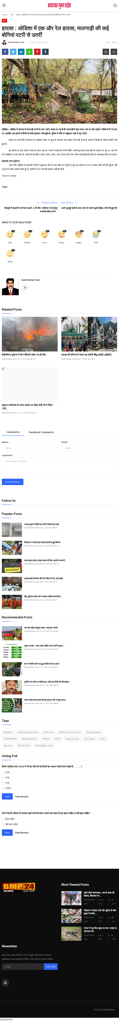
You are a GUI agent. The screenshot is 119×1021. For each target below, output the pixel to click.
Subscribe (51, 966)
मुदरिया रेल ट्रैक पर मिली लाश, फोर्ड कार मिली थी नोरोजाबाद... (47, 682)
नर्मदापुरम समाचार (10, 738)
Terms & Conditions (104, 1009)
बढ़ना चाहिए (9, 818)
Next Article (67, 202)
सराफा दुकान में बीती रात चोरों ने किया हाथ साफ (41, 524)
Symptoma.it (6, 1019)
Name (5, 442)
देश (12, 14)
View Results (22, 796)
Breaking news (93, 732)
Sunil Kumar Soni (30, 279)
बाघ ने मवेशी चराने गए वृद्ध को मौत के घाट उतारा (41, 664)
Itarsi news (89, 738)
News (102, 738)
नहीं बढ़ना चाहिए (11, 824)
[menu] (4, 5)
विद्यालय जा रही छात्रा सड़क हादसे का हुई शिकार (42, 542)
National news (72, 738)
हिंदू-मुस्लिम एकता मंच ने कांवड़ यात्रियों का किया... (43, 596)
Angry (78, 242)
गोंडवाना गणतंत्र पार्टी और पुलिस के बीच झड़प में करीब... (100, 912)
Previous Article (49, 202)
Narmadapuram (29, 738)
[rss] (5, 982)
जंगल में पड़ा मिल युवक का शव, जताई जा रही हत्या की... (100, 930)
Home (4, 14)
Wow (10, 261)
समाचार (57, 738)
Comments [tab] (13, 432)
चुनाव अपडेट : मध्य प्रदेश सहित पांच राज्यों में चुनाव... (44, 645)
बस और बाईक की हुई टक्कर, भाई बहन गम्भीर (41, 627)
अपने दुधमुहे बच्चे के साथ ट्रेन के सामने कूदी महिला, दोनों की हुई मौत (89, 208)
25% (7, 772)
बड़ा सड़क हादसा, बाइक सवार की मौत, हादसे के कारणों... (45, 560)
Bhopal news (24, 745)
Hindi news (48, 732)
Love (44, 242)
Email (64, 442)
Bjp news (8, 745)
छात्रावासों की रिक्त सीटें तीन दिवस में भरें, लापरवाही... (44, 578)
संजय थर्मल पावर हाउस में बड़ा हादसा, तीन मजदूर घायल (44, 700)
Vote (7, 796)
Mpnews (8, 732)
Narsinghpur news (44, 745)
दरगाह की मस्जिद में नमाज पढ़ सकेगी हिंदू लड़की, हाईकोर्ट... (87, 354)
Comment (7, 455)
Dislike (27, 242)
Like (10, 242)
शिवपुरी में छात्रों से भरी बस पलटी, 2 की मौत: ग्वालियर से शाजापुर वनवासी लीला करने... (30, 210)
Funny (61, 242)
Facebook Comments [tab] (41, 432)
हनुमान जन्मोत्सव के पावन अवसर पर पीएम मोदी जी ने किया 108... (27, 407)
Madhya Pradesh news (70, 732)
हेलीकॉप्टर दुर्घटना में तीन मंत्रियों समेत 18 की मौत (24, 354)
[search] (115, 5)
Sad (96, 242)
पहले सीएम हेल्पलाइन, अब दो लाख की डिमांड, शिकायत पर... (99, 894)
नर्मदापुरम (45, 738)
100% (8, 788)
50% (7, 777)
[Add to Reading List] (114, 52)
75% (7, 782)
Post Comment (12, 481)
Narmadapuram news (27, 732)
